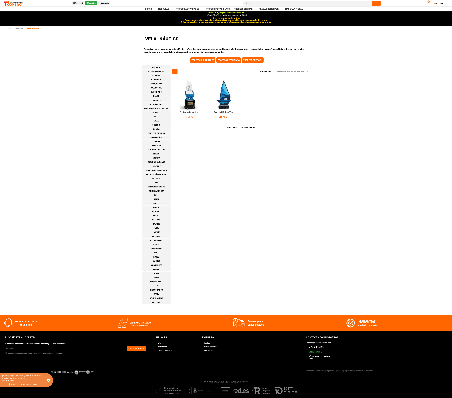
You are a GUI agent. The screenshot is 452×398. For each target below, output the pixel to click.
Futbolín (156, 179)
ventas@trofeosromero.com (318, 343)
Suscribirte (136, 348)
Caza (156, 121)
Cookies (350, 371)
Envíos (207, 343)
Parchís (156, 232)
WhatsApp (315, 351)
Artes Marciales (156, 71)
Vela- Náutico (156, 298)
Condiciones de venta (364, 371)
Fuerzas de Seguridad (156, 170)
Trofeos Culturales (202, 60)
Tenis (156, 278)
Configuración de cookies (28, 384)
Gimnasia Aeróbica (156, 187)
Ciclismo (156, 125)
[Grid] (175, 71)
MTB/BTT (156, 212)
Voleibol (156, 302)
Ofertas (160, 343)
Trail (156, 294)
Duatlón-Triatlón (156, 150)
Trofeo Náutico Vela (223, 112)
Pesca (156, 245)
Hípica (156, 199)
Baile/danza (156, 84)
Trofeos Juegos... (252, 60)
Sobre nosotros (211, 347)
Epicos (156, 154)
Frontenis (156, 166)
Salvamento (156, 265)
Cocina (156, 129)
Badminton (156, 80)
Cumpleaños (156, 137)
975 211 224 (316, 347)
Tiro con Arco (156, 290)
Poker (156, 253)
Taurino (156, 274)
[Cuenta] (422, 3)
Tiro (156, 286)
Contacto (208, 350)
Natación (156, 220)
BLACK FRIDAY (156, 104)
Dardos (156, 142)
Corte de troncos (156, 133)
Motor (156, 208)
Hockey (156, 203)
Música (156, 216)
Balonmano (156, 92)
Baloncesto (156, 88)
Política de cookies (8, 380)
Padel (156, 228)
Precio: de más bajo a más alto (293, 72)
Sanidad (156, 269)
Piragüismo (156, 249)
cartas (156, 117)
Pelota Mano (156, 241)
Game (156, 183)
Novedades (162, 347)
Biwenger (156, 100)
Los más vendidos (164, 350)
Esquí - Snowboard (156, 162)
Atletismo (156, 76)
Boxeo (156, 113)
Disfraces (156, 146)
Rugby (156, 257)
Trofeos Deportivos (229, 60)
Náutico (156, 224)
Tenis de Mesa (156, 282)
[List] (180, 71)
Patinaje (156, 236)
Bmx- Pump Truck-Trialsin (156, 109)
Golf (156, 195)
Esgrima (156, 158)
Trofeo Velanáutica (189, 112)
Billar (156, 96)
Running (156, 261)
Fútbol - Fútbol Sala (156, 175)
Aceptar (13, 384)
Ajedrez (156, 67)
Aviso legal (341, 371)
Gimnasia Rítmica (156, 191)
